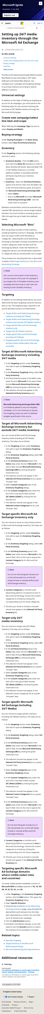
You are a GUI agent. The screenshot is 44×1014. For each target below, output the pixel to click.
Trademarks (6, 1011)
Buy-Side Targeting (13, 940)
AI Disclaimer (6, 1002)
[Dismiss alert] (40, 3)
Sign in (39, 23)
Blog (30, 1002)
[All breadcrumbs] (3, 28)
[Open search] (34, 23)
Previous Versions (20, 1002)
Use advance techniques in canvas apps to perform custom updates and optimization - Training (20, 971)
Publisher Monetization (15, 28)
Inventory (6, 66)
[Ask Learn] (37, 28)
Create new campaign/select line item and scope (20, 61)
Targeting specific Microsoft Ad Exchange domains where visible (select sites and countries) (22, 343)
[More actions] (40, 28)
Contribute (5, 1005)
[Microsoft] (22, 23)
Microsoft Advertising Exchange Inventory (23, 949)
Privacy (14, 1005)
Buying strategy (9, 63)
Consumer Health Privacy (11, 1008)
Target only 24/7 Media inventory (19, 331)
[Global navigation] (2, 23)
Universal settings (9, 58)
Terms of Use (28, 1008)
